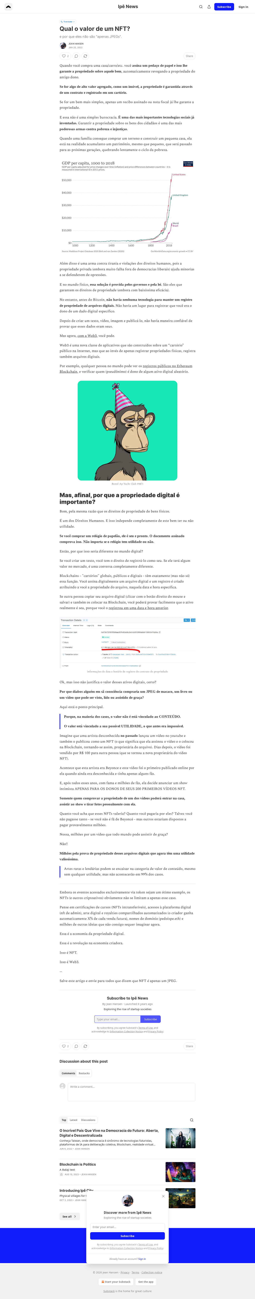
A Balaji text (67, 1169)
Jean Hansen (76, 43)
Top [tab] (64, 1120)
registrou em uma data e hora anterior (138, 608)
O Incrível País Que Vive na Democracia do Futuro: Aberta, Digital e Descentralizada (109, 1133)
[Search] (201, 6)
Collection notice (152, 1272)
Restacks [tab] (84, 1073)
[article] (127, 1142)
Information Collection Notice (126, 1248)
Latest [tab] (73, 1120)
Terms (135, 1272)
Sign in (243, 7)
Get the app (145, 1281)
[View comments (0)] (76, 56)
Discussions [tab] (88, 1120)
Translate (67, 21)
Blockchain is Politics (78, 1164)
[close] (163, 1196)
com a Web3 (87, 336)
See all (67, 1216)
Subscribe (224, 7)
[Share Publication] (209, 6)
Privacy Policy (155, 1248)
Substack (109, 1291)
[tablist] (76, 1073)
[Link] (54, 498)
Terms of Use (145, 1244)
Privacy (125, 1272)
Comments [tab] (68, 1073)
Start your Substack (117, 1281)
